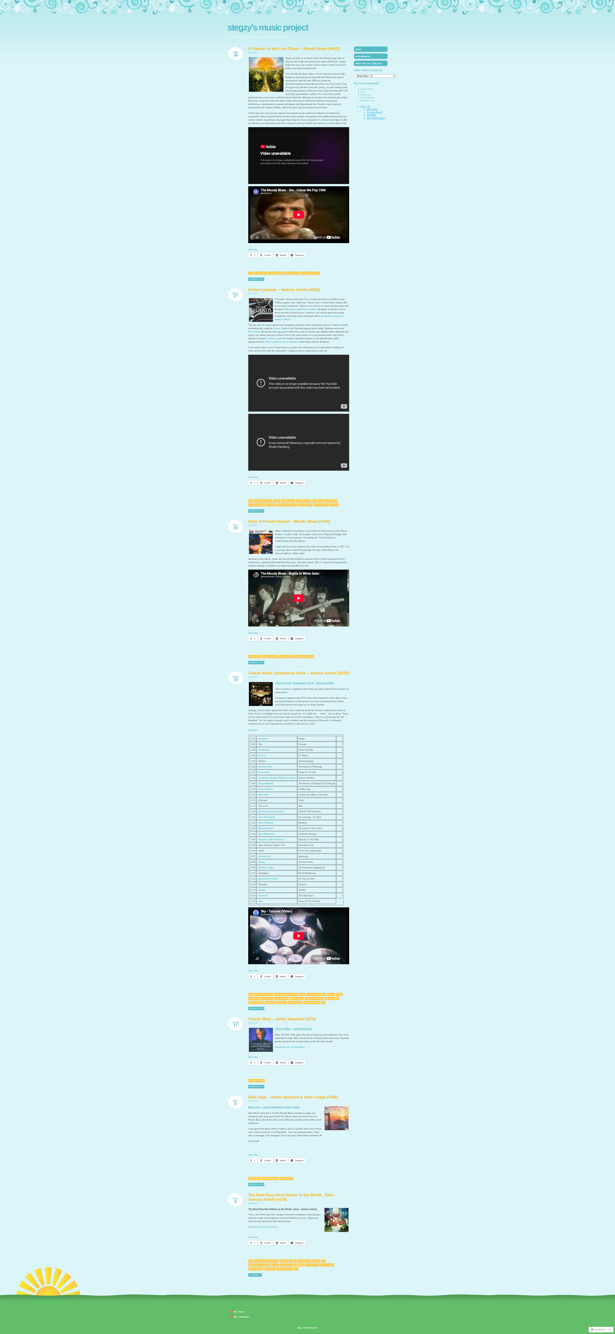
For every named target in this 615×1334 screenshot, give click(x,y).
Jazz (320, 501)
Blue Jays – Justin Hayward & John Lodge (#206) (293, 1097)
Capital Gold (288, 501)
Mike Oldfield (266, 822)
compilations (303, 501)
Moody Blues (292, 273)
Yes (260, 901)
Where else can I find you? (369, 63)
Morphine (291, 309)
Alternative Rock (263, 501)
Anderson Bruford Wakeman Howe (277, 778)
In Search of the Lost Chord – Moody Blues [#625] (293, 48)
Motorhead (254, 331)
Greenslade (286, 1265)
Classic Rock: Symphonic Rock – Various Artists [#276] (298, 673)
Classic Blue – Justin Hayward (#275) (282, 1019)
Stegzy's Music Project (267, 27)
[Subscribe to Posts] (232, 1312)
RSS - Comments (241, 1317)
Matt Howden (309, 309)
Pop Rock (271, 505)
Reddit (371, 115)
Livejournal (374, 112)
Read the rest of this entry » (290, 1047)
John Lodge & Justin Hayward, (282, 341)
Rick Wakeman (267, 834)
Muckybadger (376, 118)
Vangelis (263, 738)
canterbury (303, 1261)
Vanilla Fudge (266, 867)
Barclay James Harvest (271, 811)
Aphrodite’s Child (268, 878)
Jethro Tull (264, 856)
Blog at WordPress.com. (307, 1328)
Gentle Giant (265, 766)
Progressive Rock (310, 273)
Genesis (263, 895)
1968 (251, 273)
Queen (276, 328)
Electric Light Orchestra (272, 839)
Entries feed (365, 95)
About (358, 49)
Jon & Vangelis (267, 817)
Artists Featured (362, 56)
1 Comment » (255, 1275)
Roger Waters (266, 783)
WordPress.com (367, 100)
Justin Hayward (276, 273)
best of (283, 1261)
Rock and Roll (321, 505)
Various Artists (311, 1002)
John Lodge (260, 273)
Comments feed (367, 98)
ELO (324, 994)
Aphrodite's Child (263, 994)
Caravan (315, 1261)
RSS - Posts (238, 1312)
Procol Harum (266, 789)
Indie (314, 501)
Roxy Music (269, 1269)
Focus (262, 755)
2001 (251, 994)
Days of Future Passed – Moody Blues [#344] (289, 521)
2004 (251, 501)
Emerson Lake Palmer (259, 1265)
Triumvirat (264, 772)
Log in (363, 92)
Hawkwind (264, 750)
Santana (272, 338)
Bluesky (372, 109)
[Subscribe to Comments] (232, 1317)
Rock (309, 505)
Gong (262, 862)
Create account (367, 89)
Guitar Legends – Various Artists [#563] (284, 289)
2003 (251, 1261)
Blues (277, 501)
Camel (262, 890)
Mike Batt (264, 794)
